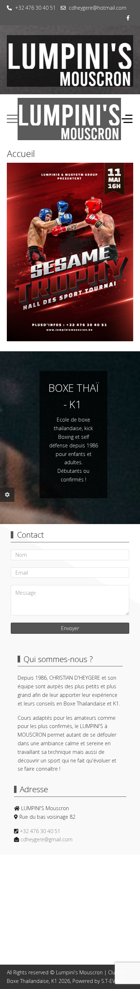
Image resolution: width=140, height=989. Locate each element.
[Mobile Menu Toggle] (12, 119)
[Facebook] (128, 17)
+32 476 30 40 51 (35, 7)
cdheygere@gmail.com (46, 839)
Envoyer (70, 628)
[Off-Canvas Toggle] (127, 119)
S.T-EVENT (112, 981)
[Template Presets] (7, 495)
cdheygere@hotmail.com (97, 7)
